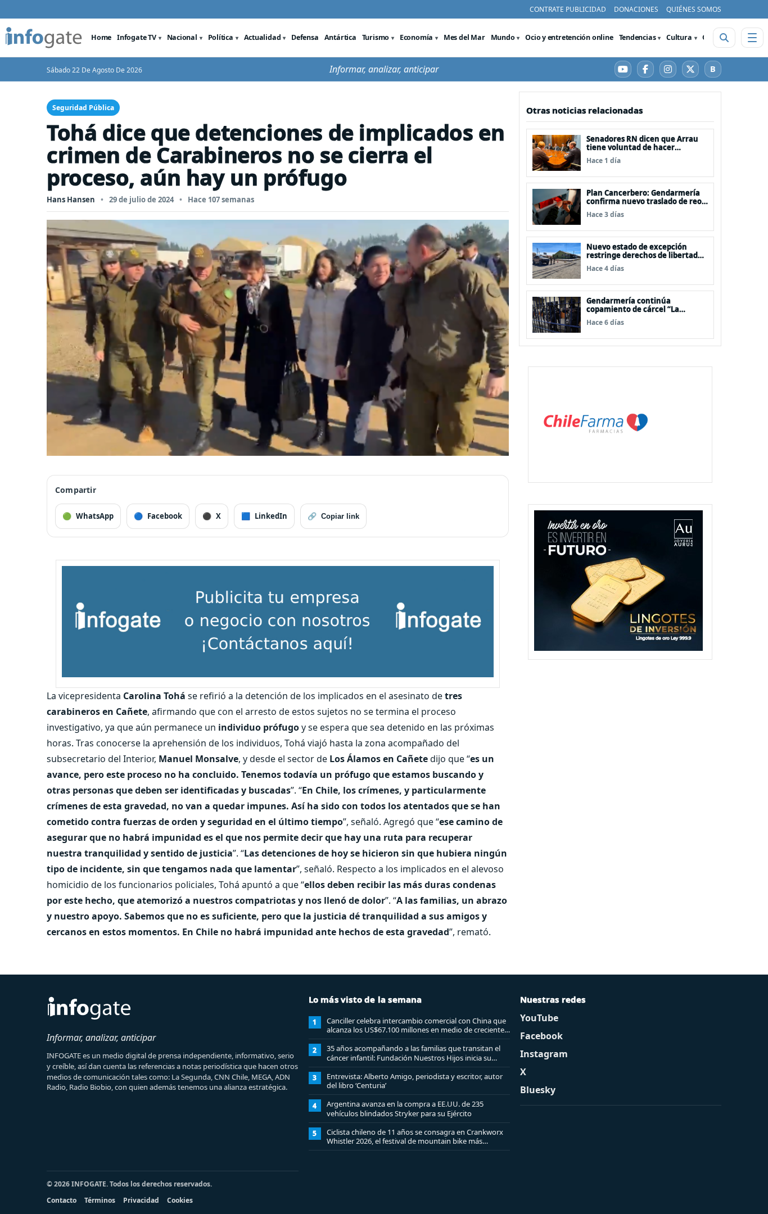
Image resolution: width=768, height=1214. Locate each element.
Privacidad (141, 1200)
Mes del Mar (464, 37)
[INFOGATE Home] (43, 37)
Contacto (61, 1200)
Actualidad (262, 37)
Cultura (679, 37)
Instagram (544, 1054)
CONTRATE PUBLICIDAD (568, 9)
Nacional (182, 37)
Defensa (304, 37)
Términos (99, 1200)
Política (220, 37)
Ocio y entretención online (569, 37)
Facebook (541, 1036)
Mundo (503, 37)
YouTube (539, 1018)
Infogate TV (136, 37)
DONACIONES (636, 9)
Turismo (375, 37)
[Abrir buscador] (724, 38)
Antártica (340, 37)
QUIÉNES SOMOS (693, 9)
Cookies (180, 1200)
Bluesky (537, 1090)
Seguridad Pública (83, 107)
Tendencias (637, 37)
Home (101, 37)
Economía (416, 37)
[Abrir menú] (752, 38)
